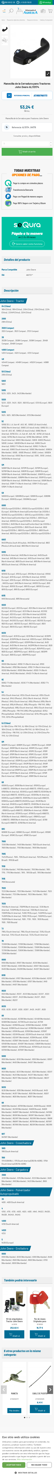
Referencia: (19, 95)
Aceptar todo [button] (13, 1465)
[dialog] (27, 1455)
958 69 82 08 (9, 2)
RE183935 (40, 1324)
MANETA (14, 1393)
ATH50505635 (39, 1399)
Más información (24, 1459)
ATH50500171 (14, 1399)
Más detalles (14, 1410)
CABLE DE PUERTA (39, 1393)
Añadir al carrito (29, 151)
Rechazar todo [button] (39, 1465)
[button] (24, 1417)
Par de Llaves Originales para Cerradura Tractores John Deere (39, 1323)
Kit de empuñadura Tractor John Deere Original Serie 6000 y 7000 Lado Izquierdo (14, 1323)
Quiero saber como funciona (29, 243)
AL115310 (14, 1324)
